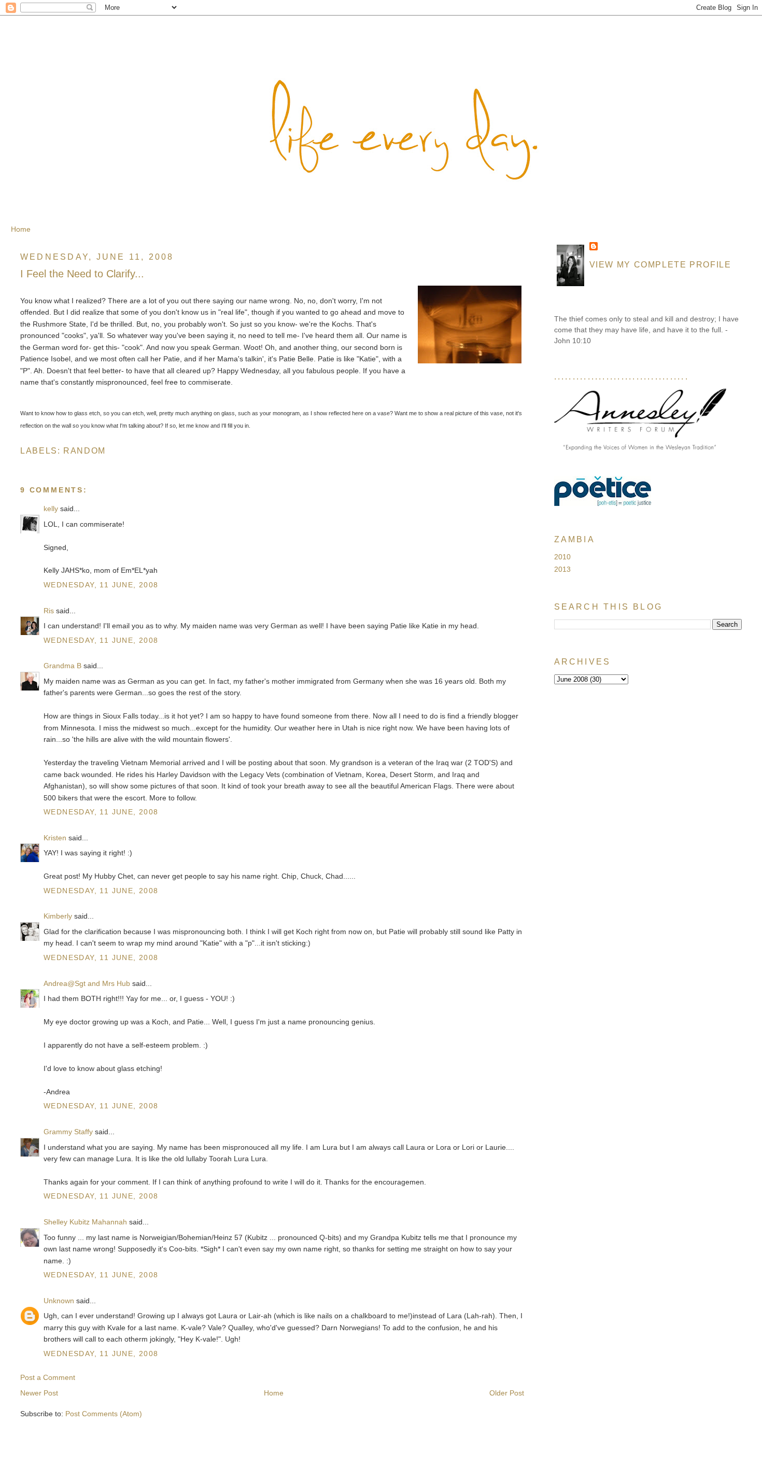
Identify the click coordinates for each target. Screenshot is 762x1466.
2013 (562, 569)
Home (21, 229)
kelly (51, 508)
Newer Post (39, 1393)
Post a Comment (47, 1377)
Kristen (55, 838)
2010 (562, 557)
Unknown (59, 1300)
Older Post (506, 1393)
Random (84, 450)
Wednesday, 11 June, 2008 (101, 585)
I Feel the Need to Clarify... (82, 273)
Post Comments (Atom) (103, 1413)
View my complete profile (660, 264)
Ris (49, 611)
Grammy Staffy (68, 1131)
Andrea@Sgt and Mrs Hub (87, 983)
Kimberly (58, 916)
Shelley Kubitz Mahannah (85, 1222)
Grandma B (62, 665)
